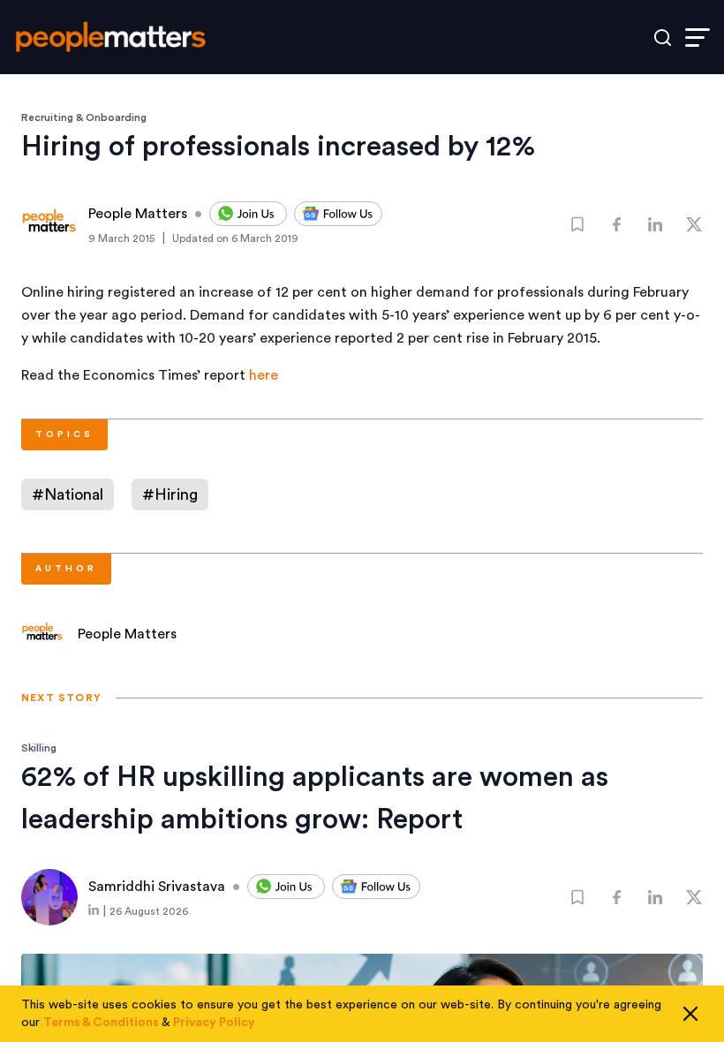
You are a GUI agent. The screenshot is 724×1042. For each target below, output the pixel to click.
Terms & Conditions (101, 1022)
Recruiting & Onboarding (84, 117)
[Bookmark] (577, 224)
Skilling (39, 748)
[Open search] (662, 37)
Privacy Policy (214, 1022)
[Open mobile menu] (697, 37)
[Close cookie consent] (690, 1013)
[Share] (616, 224)
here (263, 375)
